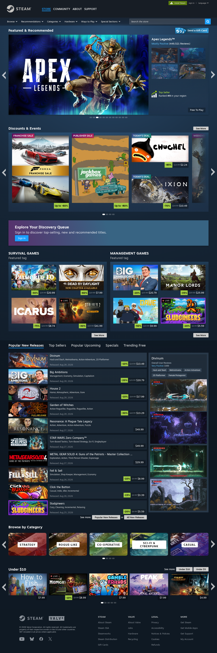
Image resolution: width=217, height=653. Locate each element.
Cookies (155, 639)
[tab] (26, 345)
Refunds (155, 644)
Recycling (133, 639)
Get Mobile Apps (189, 628)
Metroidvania (175, 370)
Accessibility (157, 628)
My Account (187, 639)
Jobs (130, 628)
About (77, 9)
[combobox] (167, 21)
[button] (12, 21)
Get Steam (186, 622)
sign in (191, 3)
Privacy (155, 622)
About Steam (105, 622)
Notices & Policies (160, 633)
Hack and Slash (159, 370)
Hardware (133, 633)
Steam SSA (103, 628)
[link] (40, 172)
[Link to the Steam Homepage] (19, 11)
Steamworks (104, 633)
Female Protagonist (177, 375)
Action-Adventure (192, 370)
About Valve (134, 622)
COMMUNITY (61, 9)
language (202, 3)
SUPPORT (90, 9)
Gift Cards (103, 644)
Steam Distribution (107, 639)
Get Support (187, 633)
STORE (46, 9)
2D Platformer (159, 375)
